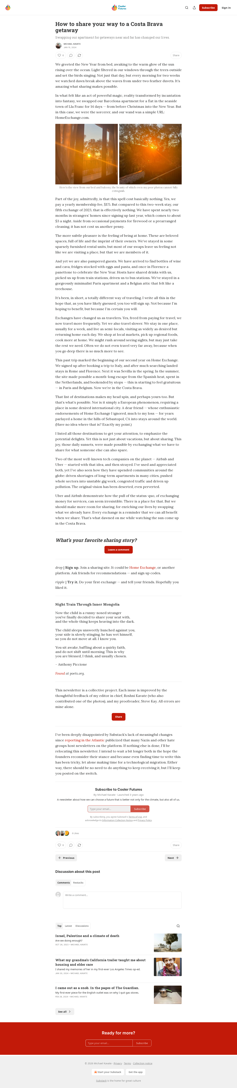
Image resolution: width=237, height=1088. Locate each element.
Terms (127, 1063)
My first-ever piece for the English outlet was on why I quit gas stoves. (97, 992)
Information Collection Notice (117, 820)
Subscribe (208, 7)
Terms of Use (135, 816)
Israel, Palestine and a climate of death (87, 936)
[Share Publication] (194, 7)
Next (171, 858)
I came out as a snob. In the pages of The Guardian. (97, 988)
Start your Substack (109, 1072)
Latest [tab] (68, 925)
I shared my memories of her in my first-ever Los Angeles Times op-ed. (97, 969)
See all (62, 1011)
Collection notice (142, 1063)
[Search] (186, 7)
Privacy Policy (145, 820)
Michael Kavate (72, 44)
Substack (101, 1080)
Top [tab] (59, 925)
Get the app (136, 1072)
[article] (118, 942)
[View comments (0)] (70, 55)
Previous (68, 858)
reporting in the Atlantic (85, 740)
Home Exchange (142, 567)
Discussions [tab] (81, 925)
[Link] (50, 540)
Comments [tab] (63, 882)
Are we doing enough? (68, 940)
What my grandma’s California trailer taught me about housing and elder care (100, 962)
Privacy (118, 1063)
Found (60, 673)
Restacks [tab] (78, 882)
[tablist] (70, 882)
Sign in (226, 7)
